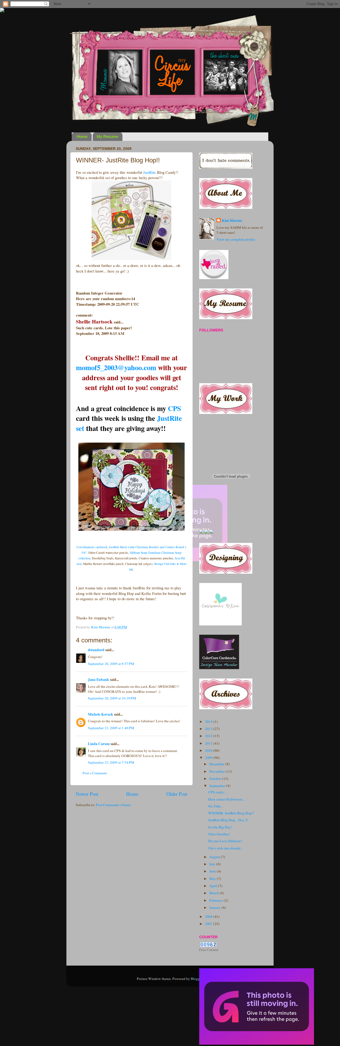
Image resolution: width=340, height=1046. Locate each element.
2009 (209, 757)
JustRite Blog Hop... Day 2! (228, 820)
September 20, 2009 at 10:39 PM (112, 698)
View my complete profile (235, 239)
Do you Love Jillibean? (225, 840)
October (215, 778)
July (212, 864)
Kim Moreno (232, 220)
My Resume (107, 136)
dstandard (96, 649)
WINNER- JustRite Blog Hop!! (231, 813)
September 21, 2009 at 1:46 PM (111, 727)
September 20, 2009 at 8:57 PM (111, 663)
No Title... (215, 806)
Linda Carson (99, 743)
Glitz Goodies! (219, 834)
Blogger (196, 978)
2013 (209, 728)
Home (82, 136)
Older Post (176, 793)
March (214, 893)
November (217, 771)
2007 (209, 923)
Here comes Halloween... (226, 799)
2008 (209, 916)
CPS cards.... (217, 792)
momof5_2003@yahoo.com (116, 367)
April (213, 885)
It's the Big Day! (220, 827)
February (216, 900)
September (217, 785)
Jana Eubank (98, 679)
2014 (209, 721)
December (217, 764)
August (215, 856)
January (215, 907)
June (213, 871)
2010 (209, 750)
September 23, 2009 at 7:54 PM (111, 762)
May (213, 878)
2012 (209, 735)
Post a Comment (95, 773)
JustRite (149, 172)
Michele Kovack (100, 714)
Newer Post (87, 793)
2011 (209, 743)
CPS (174, 408)
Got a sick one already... (225, 848)
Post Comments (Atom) (113, 804)
